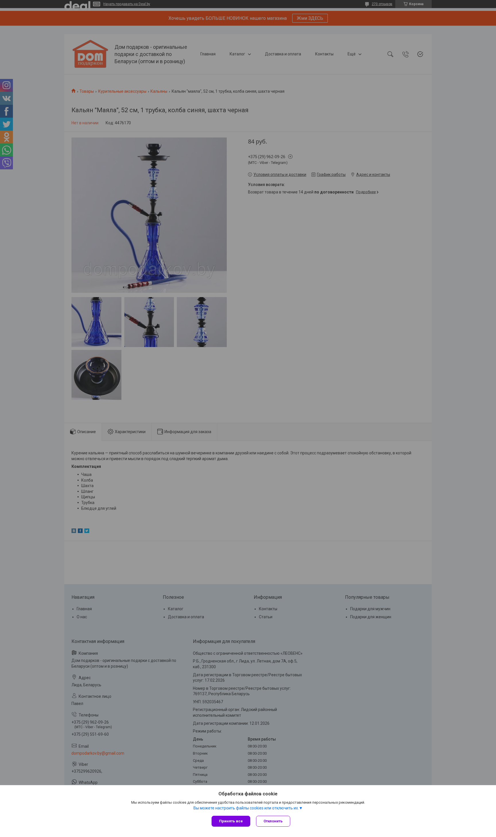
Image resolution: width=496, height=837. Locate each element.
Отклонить (273, 821)
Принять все (231, 821)
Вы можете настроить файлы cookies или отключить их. (246, 808)
